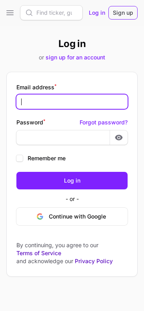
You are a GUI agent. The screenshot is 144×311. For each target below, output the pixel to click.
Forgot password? (104, 122)
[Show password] (118, 137)
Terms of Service (38, 253)
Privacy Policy (94, 261)
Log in (97, 12)
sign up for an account (75, 57)
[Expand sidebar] (10, 13)
